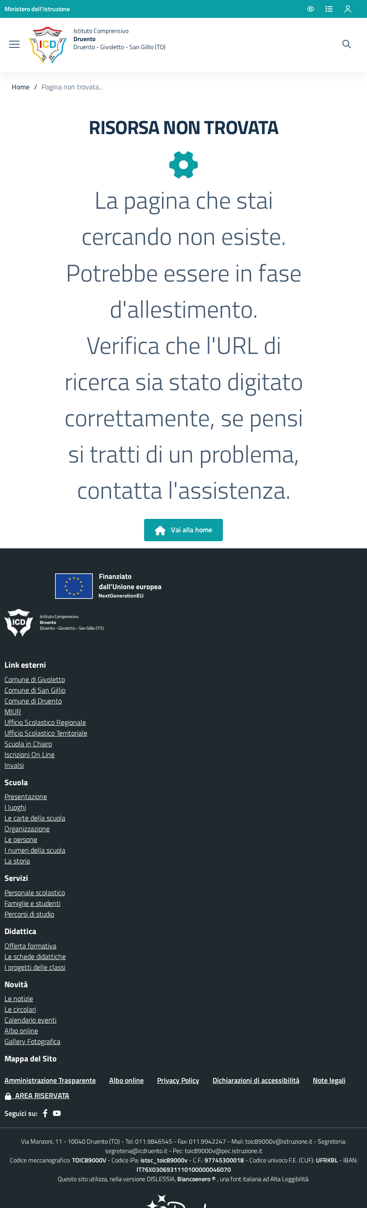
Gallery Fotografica (32, 1041)
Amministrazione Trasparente (50, 1080)
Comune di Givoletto (34, 679)
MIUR (12, 711)
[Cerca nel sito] (347, 45)
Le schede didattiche (35, 956)
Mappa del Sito (30, 1058)
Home (21, 86)
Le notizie (18, 998)
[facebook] (45, 1113)
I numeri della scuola (34, 850)
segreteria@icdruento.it (136, 1150)
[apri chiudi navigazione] (14, 45)
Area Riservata (40, 1095)
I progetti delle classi (34, 967)
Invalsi (14, 765)
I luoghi (15, 807)
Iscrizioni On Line (29, 754)
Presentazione (25, 796)
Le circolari (20, 1009)
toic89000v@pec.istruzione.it (223, 1150)
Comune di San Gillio (34, 690)
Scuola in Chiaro (28, 743)
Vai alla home (189, 529)
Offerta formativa (30, 945)
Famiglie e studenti (32, 903)
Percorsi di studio (29, 914)
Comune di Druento (33, 700)
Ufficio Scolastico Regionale (45, 722)
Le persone (20, 839)
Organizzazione (27, 828)
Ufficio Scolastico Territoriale (45, 733)
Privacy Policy (178, 1080)
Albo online (21, 1030)
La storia (17, 860)
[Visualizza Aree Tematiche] (334, 9)
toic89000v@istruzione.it (278, 1141)
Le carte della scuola (34, 817)
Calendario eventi (30, 1019)
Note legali (329, 1080)
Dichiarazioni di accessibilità (256, 1080)
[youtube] (57, 1113)
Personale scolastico (34, 892)
